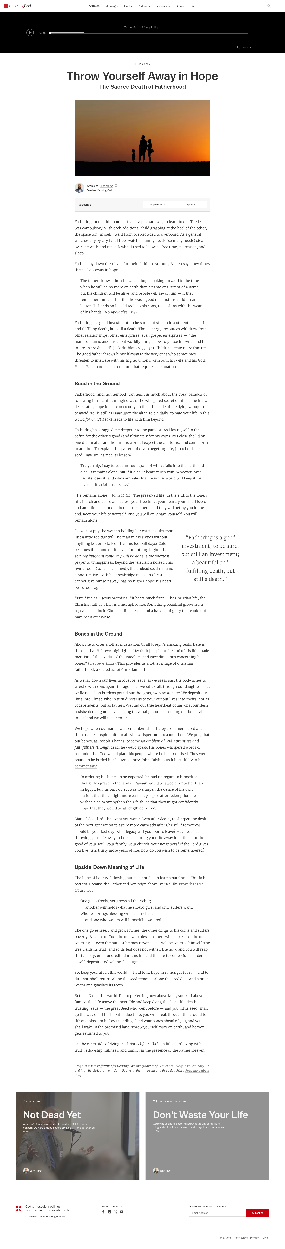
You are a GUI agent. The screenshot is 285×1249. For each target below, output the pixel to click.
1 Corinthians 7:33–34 (133, 348)
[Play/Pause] (30, 32)
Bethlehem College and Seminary (181, 1066)
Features (161, 6)
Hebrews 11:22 (102, 663)
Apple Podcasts (159, 204)
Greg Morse (82, 1066)
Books (128, 6)
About (181, 6)
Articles (94, 6)
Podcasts (144, 6)
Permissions (241, 1237)
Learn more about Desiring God (43, 1216)
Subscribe (257, 1212)
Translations (224, 1237)
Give (193, 6)
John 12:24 (121, 495)
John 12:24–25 (115, 484)
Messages (112, 6)
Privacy (254, 1237)
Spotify (191, 204)
